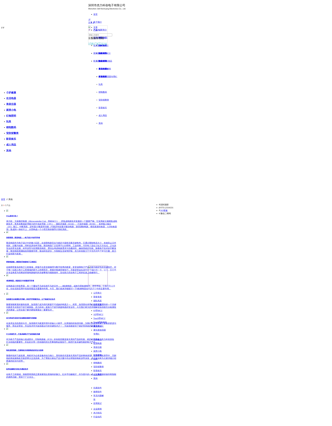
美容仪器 (11, 104)
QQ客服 (164, 210)
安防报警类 (12, 133)
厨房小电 (11, 110)
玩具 (8, 121)
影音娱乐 (11, 138)
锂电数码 (11, 127)
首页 (3, 199)
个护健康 (11, 92)
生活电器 (11, 98)
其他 (8, 150)
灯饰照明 (11, 115)
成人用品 (11, 144)
